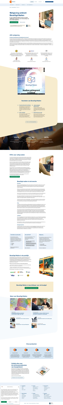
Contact (34, 393)
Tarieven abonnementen (36, 396)
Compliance (23, 385)
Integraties (23, 4)
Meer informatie (24, 393)
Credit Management (47, 387)
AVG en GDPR (42, 244)
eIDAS (23, 386)
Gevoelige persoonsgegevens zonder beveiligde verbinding (30, 245)
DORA (23, 388)
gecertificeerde (15, 25)
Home (10, 7)
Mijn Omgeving (35, 387)
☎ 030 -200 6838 (46, 394)
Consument (40, 1)
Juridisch (45, 386)
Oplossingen (12, 4)
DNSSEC (12, 243)
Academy (19, 369)
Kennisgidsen (24, 396)
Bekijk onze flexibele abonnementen (31, 288)
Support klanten (35, 398)
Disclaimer (37, 403)
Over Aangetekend (29, 4)
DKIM (12, 244)
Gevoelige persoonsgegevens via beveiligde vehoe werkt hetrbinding (31, 243)
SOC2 (34, 389)
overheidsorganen (23, 184)
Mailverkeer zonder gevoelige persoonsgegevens (30, 241)
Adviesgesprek (35, 397)
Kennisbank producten (36, 395)
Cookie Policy (7, 403)
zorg (19, 204)
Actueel (34, 385)
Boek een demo (22, 22)
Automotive (45, 388)
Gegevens (45, 393)
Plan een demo (50, 4)
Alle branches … (46, 385)
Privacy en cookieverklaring (11, 403)
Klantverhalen (24, 395)
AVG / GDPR (23, 389)
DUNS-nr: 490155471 (47, 397)
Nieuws (23, 398)
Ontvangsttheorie (35, 388)
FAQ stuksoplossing (35, 394)
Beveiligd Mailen (14, 7)
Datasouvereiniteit (35, 386)
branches (34, 226)
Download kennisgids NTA (14, 176)
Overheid (45, 389)
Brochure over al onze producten (17, 377)
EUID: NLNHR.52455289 (47, 396)
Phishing (34, 390)
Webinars (23, 397)
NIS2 (22, 387)
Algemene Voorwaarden (47, 398)
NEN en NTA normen (43, 245)
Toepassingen (18, 4)
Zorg (44, 390)
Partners (36, 1)
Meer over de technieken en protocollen (14, 247)
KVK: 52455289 (46, 395)
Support (25, 403)
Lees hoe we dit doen (13, 22)
